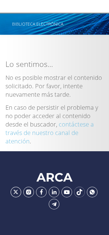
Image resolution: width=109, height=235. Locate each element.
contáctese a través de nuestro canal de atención (49, 132)
